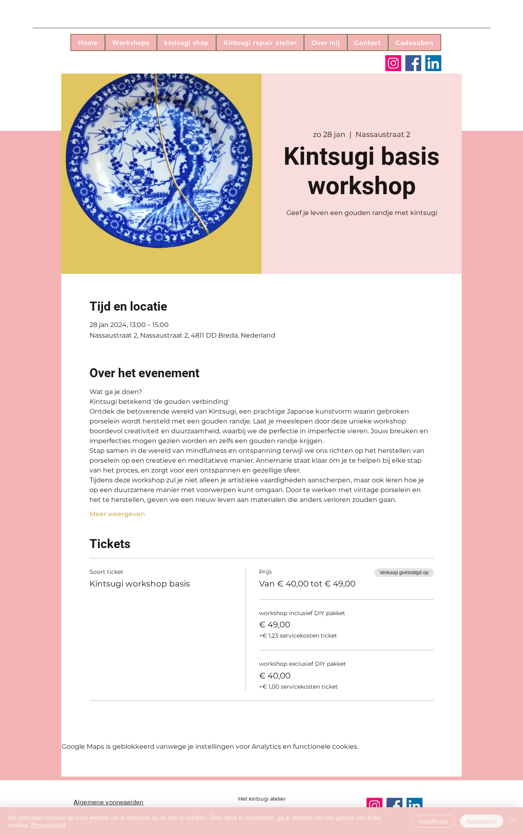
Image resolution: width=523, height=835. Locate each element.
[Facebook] (413, 63)
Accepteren (481, 821)
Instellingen (433, 821)
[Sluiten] (513, 821)
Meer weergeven (117, 514)
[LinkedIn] (433, 63)
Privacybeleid (48, 825)
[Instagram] (393, 63)
